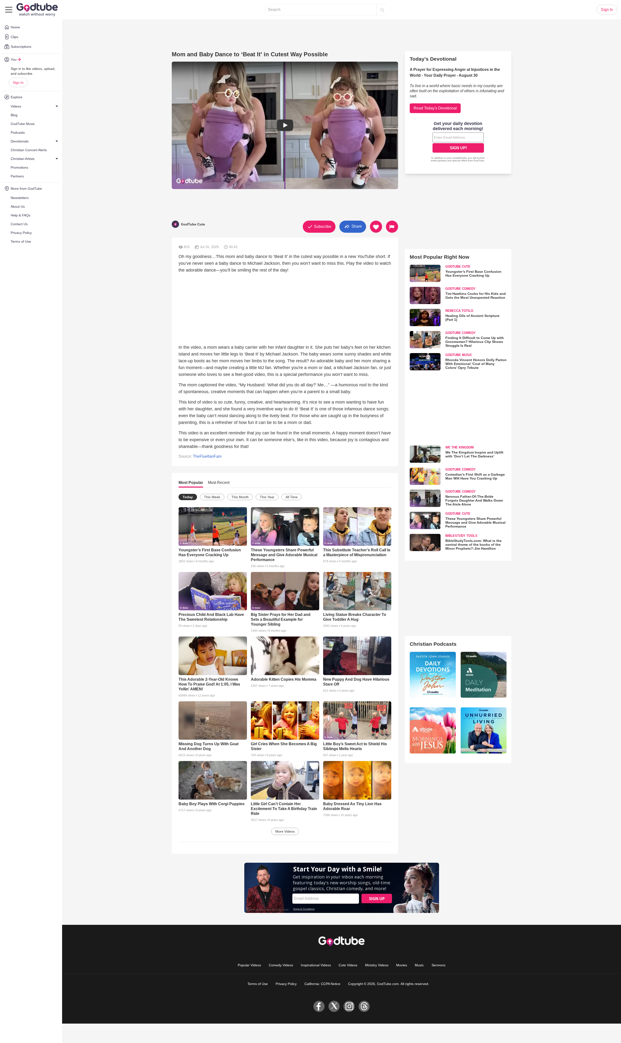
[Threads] (364, 1006)
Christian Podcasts (433, 644)
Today (188, 497)
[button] (285, 125)
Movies (401, 965)
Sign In (18, 82)
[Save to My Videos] (376, 227)
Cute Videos (348, 965)
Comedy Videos (281, 965)
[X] (334, 1006)
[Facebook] (319, 1006)
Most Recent (218, 482)
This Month (240, 497)
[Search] (382, 10)
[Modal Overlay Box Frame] (458, 142)
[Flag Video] (392, 227)
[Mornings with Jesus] (433, 730)
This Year (267, 497)
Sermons (438, 965)
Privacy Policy (286, 984)
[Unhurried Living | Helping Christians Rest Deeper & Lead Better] (484, 730)
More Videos (285, 831)
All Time (292, 497)
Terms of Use (257, 984)
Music (419, 965)
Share (356, 226)
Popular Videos (249, 965)
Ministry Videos (376, 965)
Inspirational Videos (316, 965)
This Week (212, 497)
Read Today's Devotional (435, 108)
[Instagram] (349, 1006)
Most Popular (191, 482)
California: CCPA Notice (322, 984)
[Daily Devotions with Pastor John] (433, 675)
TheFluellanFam (207, 456)
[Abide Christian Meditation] (484, 675)
